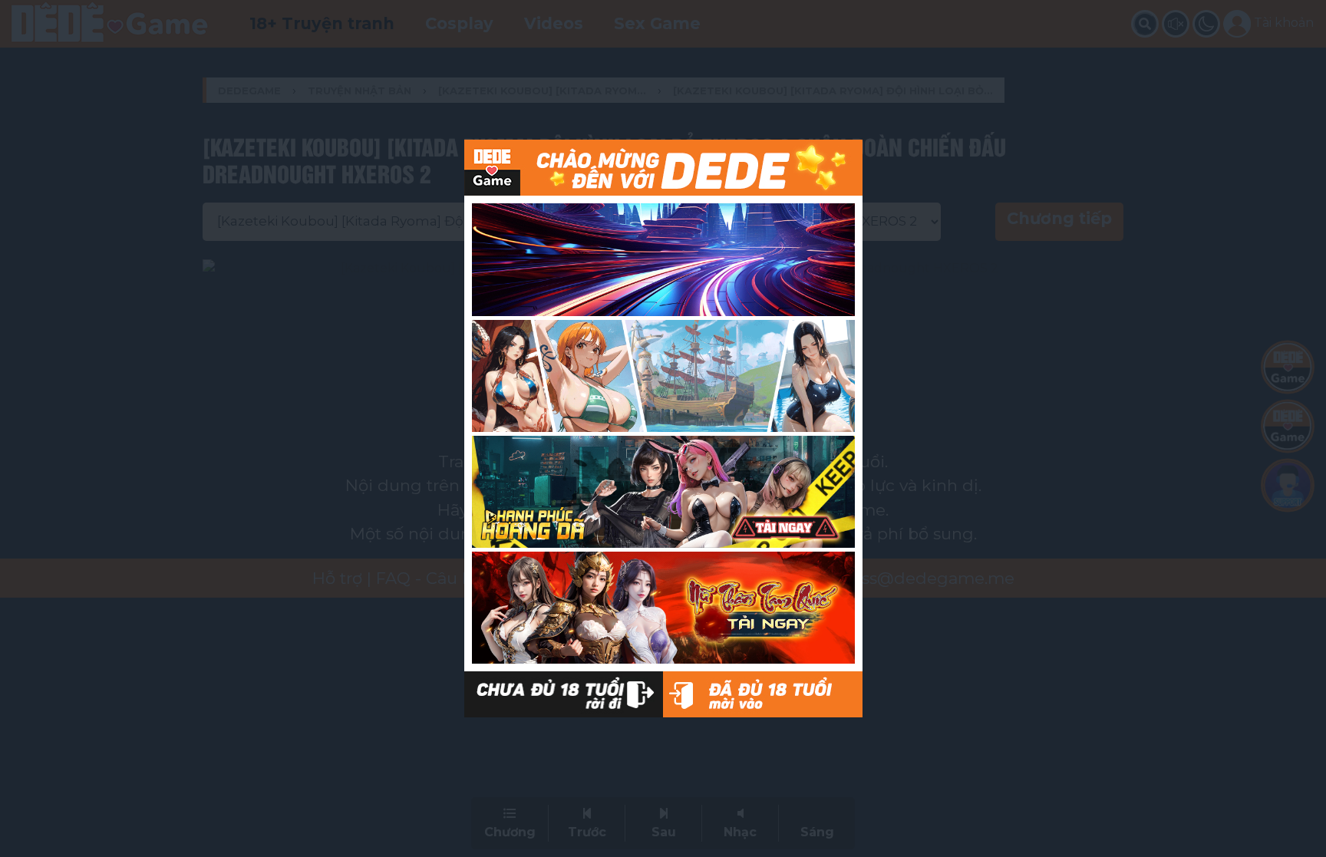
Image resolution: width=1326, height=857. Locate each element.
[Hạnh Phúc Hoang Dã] (663, 492)
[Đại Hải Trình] (663, 376)
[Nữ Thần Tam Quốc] (663, 608)
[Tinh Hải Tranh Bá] (663, 259)
